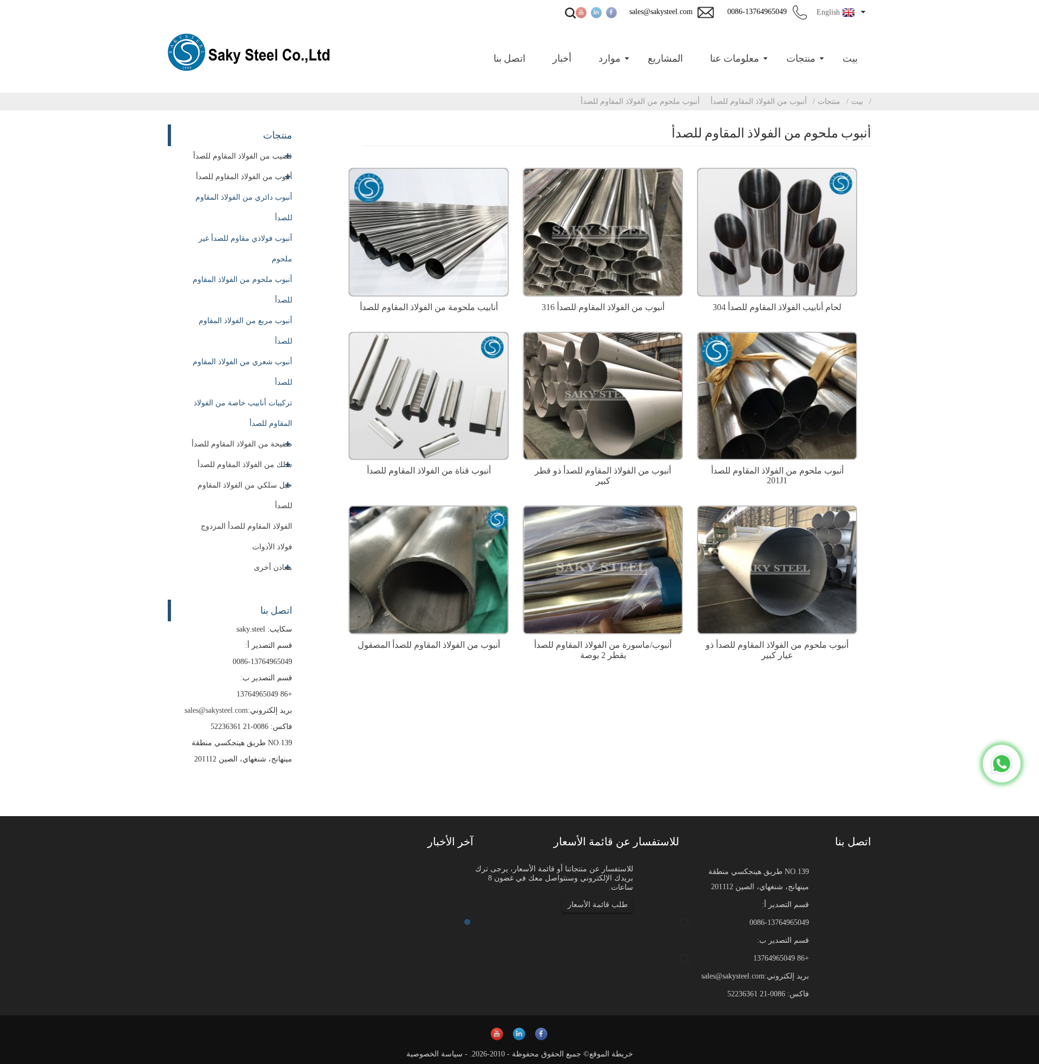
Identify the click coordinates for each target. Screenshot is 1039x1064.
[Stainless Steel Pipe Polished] (429, 569)
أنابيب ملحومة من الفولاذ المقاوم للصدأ (429, 307)
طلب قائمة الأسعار (598, 905)
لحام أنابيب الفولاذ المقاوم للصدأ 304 (777, 307)
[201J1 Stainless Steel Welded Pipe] (777, 394)
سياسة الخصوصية (434, 1054)
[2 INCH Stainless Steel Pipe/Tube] (603, 569)
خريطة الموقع (611, 1054)
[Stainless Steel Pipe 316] (603, 231)
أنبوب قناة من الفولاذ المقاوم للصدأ (429, 470)
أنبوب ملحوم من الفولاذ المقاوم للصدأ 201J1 (777, 475)
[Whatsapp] (1002, 764)
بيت (857, 101)
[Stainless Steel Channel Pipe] (429, 394)
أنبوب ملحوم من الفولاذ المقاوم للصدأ (640, 101)
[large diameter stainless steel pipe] (603, 394)
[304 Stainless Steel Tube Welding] (777, 231)
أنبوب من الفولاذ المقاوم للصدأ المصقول (429, 644)
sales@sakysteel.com (216, 710)
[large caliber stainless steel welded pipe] (777, 569)
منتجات (829, 101)
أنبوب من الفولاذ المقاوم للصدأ (759, 101)
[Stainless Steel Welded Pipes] (429, 231)
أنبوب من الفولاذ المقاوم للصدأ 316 (603, 307)
